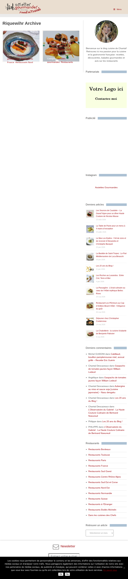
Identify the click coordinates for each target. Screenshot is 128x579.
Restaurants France (98, 466)
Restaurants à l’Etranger (100, 504)
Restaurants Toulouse (99, 455)
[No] (124, 567)
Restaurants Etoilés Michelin (102, 509)
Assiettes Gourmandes (106, 187)
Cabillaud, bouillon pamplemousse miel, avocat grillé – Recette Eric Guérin (106, 357)
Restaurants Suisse (98, 498)
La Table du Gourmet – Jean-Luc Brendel (21, 46)
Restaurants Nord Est (99, 487)
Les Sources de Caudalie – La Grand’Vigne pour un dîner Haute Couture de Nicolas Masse (110, 213)
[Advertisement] (107, 145)
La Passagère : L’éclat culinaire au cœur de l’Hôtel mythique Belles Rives (110, 291)
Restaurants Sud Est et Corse (103, 482)
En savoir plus (110, 570)
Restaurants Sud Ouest (99, 471)
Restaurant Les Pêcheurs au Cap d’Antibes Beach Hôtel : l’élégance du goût (110, 306)
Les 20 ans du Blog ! (104, 266)
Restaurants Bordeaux (99, 449)
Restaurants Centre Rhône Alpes (104, 476)
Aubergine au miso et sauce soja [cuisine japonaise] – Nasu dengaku (106, 389)
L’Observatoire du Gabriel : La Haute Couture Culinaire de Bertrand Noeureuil (106, 412)
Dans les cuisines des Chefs (102, 515)
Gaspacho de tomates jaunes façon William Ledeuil (106, 368)
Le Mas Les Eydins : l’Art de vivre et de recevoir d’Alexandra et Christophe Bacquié (111, 241)
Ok (60, 574)
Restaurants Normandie (100, 493)
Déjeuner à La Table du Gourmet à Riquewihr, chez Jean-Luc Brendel (61, 48)
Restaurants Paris (97, 460)
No (67, 574)
